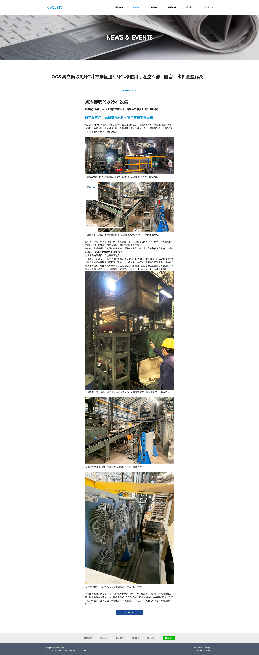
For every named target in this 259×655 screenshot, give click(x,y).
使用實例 (172, 7)
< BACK (129, 612)
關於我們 (119, 7)
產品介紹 (154, 7)
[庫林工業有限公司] (54, 7)
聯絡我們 (189, 7)
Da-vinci (210, 650)
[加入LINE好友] (168, 638)
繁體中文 (207, 7)
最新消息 (136, 7)
